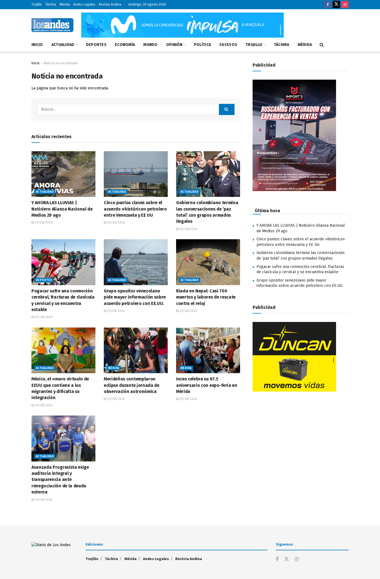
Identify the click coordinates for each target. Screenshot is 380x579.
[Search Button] (322, 45)
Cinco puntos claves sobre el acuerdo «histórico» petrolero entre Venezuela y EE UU (135, 209)
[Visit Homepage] (52, 25)
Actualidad (63, 44)
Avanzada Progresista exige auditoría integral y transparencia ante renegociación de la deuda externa (60, 480)
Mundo (150, 44)
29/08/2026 (43, 222)
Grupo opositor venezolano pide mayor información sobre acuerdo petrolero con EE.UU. (135, 297)
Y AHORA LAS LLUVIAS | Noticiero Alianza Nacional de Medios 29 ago (62, 209)
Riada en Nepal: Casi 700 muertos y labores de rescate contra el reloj (206, 297)
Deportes (96, 44)
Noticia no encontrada (61, 63)
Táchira (50, 4)
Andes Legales (84, 4)
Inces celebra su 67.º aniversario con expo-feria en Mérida (206, 385)
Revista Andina (110, 4)
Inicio (37, 44)
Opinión (174, 44)
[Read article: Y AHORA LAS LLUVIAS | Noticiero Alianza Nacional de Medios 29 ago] (63, 174)
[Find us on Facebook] (327, 4)
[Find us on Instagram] (345, 4)
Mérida (65, 4)
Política (202, 44)
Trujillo (36, 4)
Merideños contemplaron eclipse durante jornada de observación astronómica (131, 385)
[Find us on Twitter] (336, 4)
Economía (125, 44)
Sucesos (228, 44)
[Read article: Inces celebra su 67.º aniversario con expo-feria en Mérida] (208, 350)
